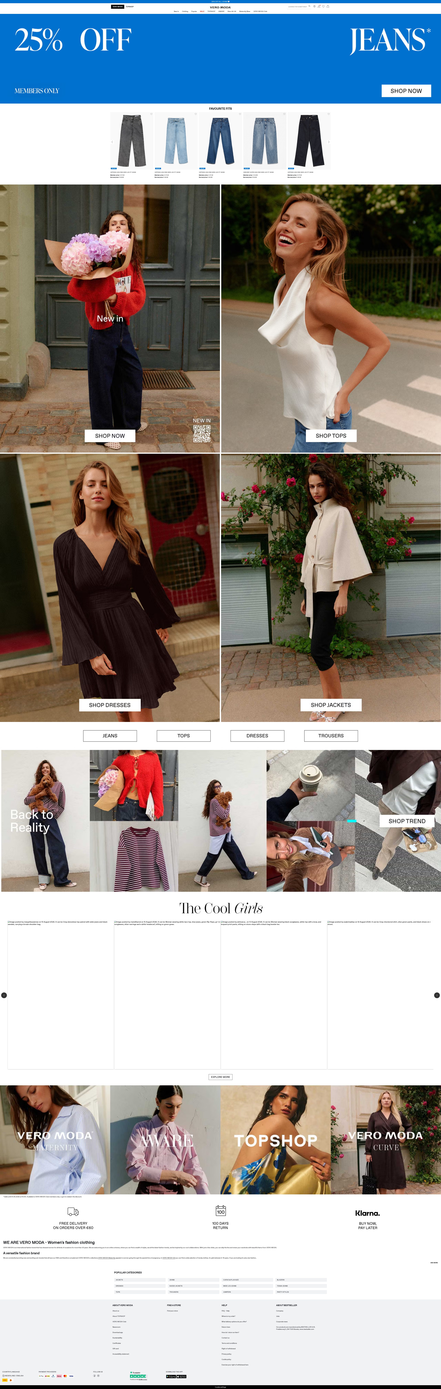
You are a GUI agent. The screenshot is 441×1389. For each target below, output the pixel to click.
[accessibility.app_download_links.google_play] (171, 1378)
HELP (224, 1305)
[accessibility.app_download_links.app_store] (181, 1378)
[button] (131, 141)
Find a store (174, 1305)
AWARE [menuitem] (221, 11)
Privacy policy (226, 1354)
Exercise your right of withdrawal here (235, 1365)
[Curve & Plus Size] (386, 1139)
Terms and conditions (229, 1343)
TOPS (118, 1292)
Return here (226, 1327)
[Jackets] (331, 655)
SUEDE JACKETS (176, 1286)
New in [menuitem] (176, 11)
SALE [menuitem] (202, 11)
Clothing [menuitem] (185, 11)
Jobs (278, 1316)
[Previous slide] (112, 142)
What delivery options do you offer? (234, 1322)
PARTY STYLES (283, 1292)
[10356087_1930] (110, 521)
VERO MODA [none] (118, 7)
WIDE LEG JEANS (229, 1286)
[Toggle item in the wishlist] (151, 114)
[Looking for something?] (309, 6)
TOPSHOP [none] (130, 7)
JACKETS (119, 1280)
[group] (131, 146)
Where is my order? (228, 1316)
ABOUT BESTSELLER (286, 1305)
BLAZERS (280, 1280)
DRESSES (119, 1286)
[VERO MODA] (220, 8)
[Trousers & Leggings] (331, 736)
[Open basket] (328, 6)
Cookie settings (220, 1387)
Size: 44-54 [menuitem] (232, 11)
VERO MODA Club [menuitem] (260, 11)
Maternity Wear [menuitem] (244, 11)
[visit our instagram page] (98, 1376)
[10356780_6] (331, 252)
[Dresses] (110, 655)
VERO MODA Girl (169, 1258)
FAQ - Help (225, 1311)
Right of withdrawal (229, 1349)
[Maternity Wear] (55, 1139)
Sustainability (117, 1338)
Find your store (172, 1311)
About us (116, 1311)
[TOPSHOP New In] (275, 1139)
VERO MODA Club (119, 1322)
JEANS (172, 1280)
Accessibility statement (121, 1354)
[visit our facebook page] (94, 1376)
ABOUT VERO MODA (123, 1305)
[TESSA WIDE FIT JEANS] (220, 821)
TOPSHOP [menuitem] (211, 11)
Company (279, 1311)
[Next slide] (329, 142)
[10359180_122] (331, 521)
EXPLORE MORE (220, 1077)
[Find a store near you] (314, 7)
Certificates (117, 1343)
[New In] (110, 319)
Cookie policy (226, 1359)
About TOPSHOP (119, 1316)
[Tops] (331, 386)
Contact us (225, 1338)
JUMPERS (227, 1292)
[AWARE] (165, 1139)
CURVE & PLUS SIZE (231, 1280)
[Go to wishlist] (323, 7)
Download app (118, 1332)
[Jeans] (220, 58)
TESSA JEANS (282, 1286)
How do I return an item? (230, 1332)
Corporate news (282, 1322)
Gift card (116, 1349)
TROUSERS (174, 1292)
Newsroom (116, 1327)
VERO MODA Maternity (106, 1258)
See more (434, 1263)
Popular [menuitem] (194, 11)
